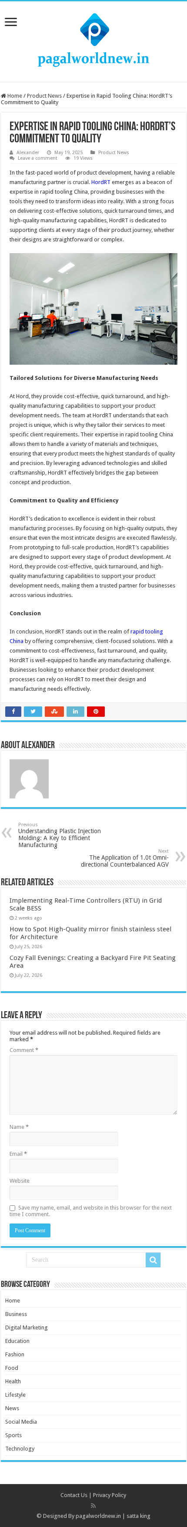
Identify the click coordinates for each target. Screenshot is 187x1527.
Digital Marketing (26, 1327)
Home (14, 95)
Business (16, 1314)
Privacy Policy (109, 1495)
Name (19, 1127)
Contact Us (73, 1495)
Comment (24, 1050)
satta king (138, 1516)
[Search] (153, 1260)
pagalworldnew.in (98, 1516)
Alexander (28, 152)
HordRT (100, 182)
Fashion (14, 1354)
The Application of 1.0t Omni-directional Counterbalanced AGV (125, 858)
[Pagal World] (93, 40)
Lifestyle (15, 1395)
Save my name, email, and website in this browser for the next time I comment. (91, 1210)
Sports (13, 1435)
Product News (44, 95)
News (12, 1408)
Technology (19, 1448)
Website (20, 1180)
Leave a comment (37, 158)
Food (11, 1368)
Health (13, 1381)
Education (17, 1341)
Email (18, 1154)
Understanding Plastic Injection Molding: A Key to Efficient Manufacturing (59, 835)
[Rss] (93, 1506)
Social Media (21, 1421)
